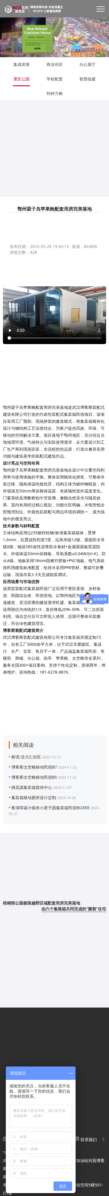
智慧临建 (87, 79)
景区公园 (21, 79)
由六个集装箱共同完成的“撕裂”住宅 (74, 908)
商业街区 (55, 64)
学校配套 (55, 79)
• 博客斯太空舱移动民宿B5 (33, 777)
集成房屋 (21, 64)
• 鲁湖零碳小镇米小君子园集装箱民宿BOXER (49, 807)
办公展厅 (87, 64)
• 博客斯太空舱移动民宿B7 (33, 767)
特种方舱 (55, 93)
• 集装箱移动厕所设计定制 (32, 797)
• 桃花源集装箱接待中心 (30, 787)
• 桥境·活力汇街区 (25, 757)
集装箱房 (76, 637)
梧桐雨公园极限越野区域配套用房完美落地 (41, 903)
